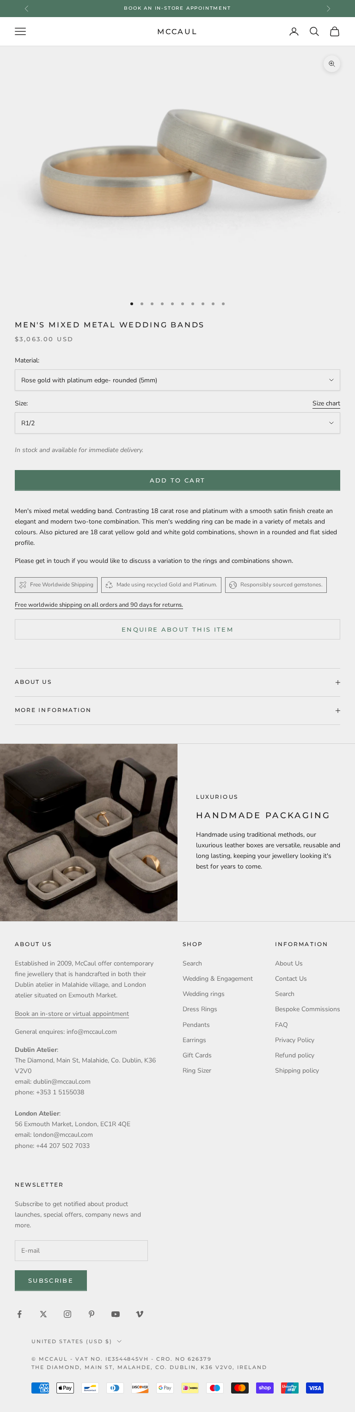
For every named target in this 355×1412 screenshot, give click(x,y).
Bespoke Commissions (307, 1009)
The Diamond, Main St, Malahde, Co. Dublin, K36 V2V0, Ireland (149, 1367)
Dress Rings (200, 1009)
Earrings (194, 1040)
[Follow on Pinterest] (91, 1314)
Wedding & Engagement (218, 978)
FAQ (281, 1024)
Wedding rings (204, 994)
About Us (289, 963)
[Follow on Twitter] (43, 1314)
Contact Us (291, 978)
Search (192, 963)
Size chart (326, 403)
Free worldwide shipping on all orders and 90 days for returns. (99, 605)
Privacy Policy (294, 1040)
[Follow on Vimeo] (139, 1314)
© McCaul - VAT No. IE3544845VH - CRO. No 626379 (121, 1359)
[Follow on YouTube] (115, 1314)
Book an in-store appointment (177, 8)
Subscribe (50, 1280)
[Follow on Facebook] (19, 1314)
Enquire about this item (177, 629)
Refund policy (294, 1055)
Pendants (196, 1024)
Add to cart (178, 480)
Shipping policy (297, 1070)
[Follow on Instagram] (67, 1314)
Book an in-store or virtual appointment (72, 1013)
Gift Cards (197, 1055)
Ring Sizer (197, 1070)
